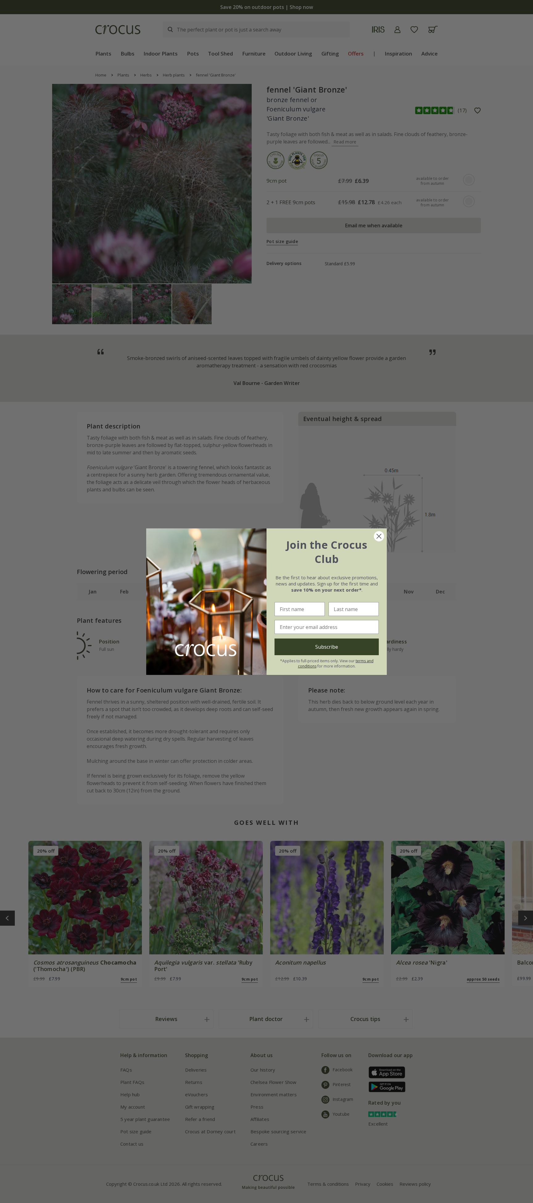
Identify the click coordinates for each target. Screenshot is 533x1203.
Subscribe (326, 646)
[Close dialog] (379, 536)
